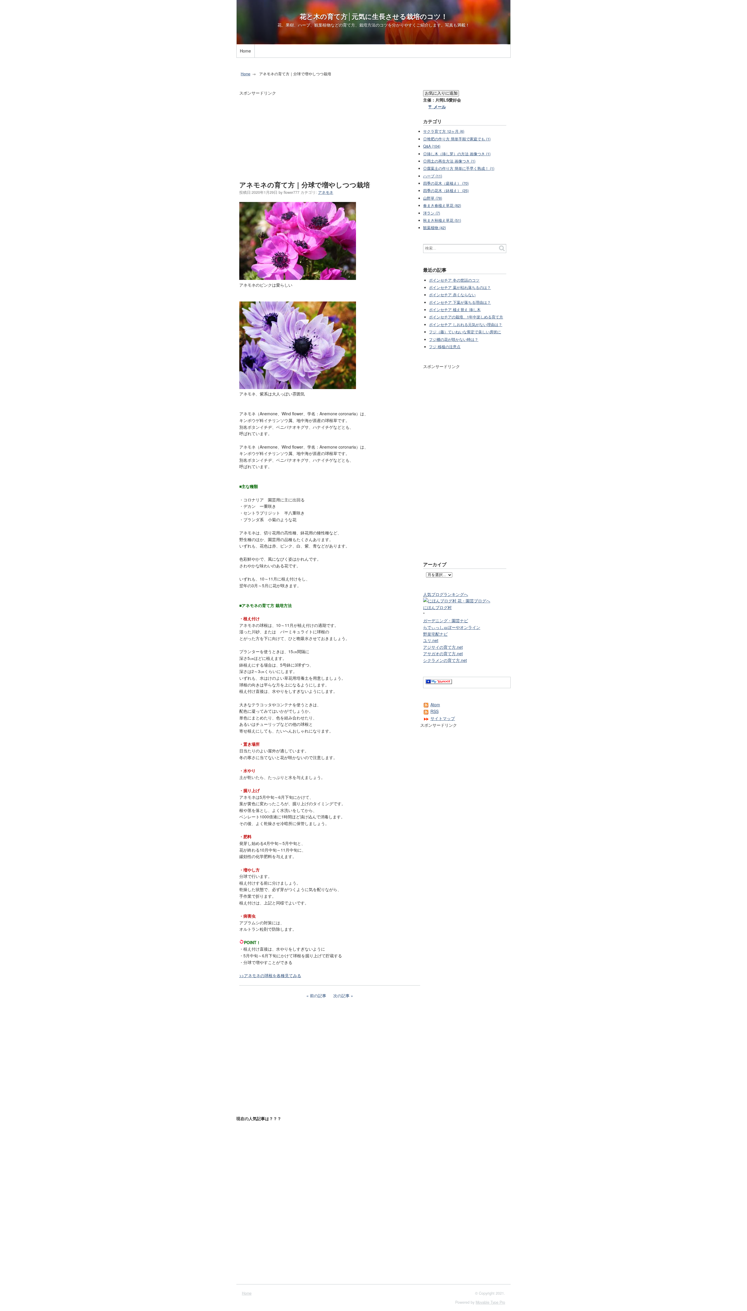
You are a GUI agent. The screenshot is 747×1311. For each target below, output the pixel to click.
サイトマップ (442, 718)
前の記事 (318, 995)
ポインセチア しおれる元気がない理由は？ (465, 324)
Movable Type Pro (490, 1302)
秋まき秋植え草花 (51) (442, 220)
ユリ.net (430, 640)
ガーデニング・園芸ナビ (445, 620)
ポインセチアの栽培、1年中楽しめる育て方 (466, 317)
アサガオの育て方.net (443, 653)
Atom (435, 704)
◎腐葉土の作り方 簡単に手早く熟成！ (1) (458, 168)
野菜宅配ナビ (435, 634)
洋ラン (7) (431, 213)
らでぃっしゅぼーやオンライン (451, 627)
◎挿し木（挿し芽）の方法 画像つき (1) (457, 153)
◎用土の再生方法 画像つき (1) (449, 161)
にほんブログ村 (437, 607)
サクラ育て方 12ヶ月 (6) (443, 131)
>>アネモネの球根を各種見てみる (270, 975)
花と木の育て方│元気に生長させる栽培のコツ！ (374, 16)
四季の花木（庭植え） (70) (446, 183)
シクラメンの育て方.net (445, 660)
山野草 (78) (432, 198)
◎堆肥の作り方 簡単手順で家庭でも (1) (457, 139)
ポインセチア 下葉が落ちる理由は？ (460, 302)
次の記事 (341, 995)
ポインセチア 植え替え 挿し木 (455, 309)
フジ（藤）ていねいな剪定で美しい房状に (465, 331)
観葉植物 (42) (434, 227)
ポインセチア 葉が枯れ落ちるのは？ (460, 287)
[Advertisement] (342, 60)
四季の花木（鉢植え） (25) (446, 190)
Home (245, 51)
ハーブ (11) (432, 176)
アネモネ (325, 192)
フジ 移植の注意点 (444, 346)
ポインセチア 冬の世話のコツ (454, 280)
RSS (434, 711)
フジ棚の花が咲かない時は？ (453, 339)
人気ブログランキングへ (445, 594)
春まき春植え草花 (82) (442, 205)
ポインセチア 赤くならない (452, 294)
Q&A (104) (431, 146)
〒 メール (437, 106)
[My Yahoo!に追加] (438, 682)
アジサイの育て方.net (443, 647)
